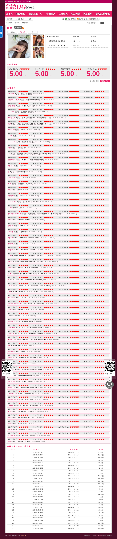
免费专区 (20, 13)
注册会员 (63, 13)
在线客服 (23, 535)
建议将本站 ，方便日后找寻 (18, 1)
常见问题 (75, 13)
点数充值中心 (35, 13)
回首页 (9, 13)
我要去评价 (104, 81)
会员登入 (50, 13)
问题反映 (87, 13)
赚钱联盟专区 (103, 13)
